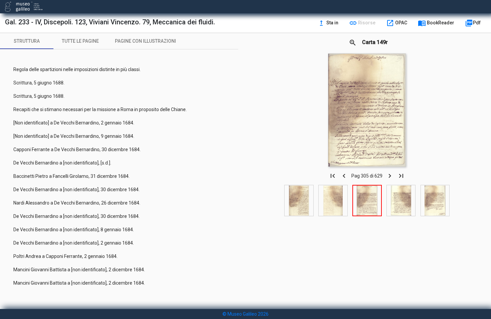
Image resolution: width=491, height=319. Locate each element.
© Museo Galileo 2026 (245, 314)
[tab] (26, 41)
